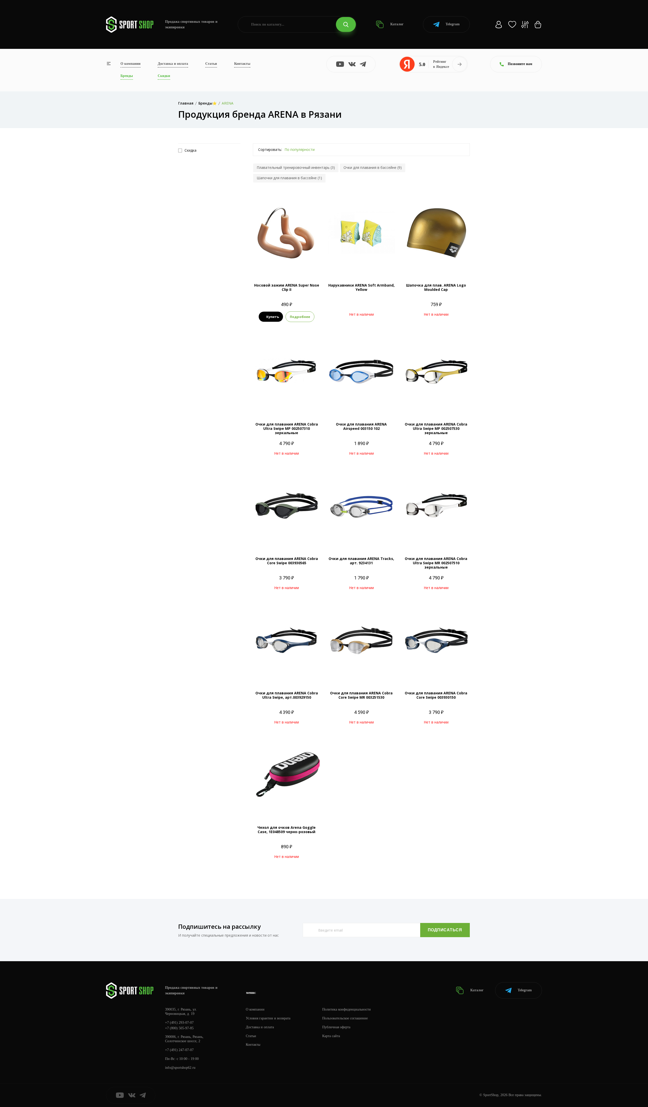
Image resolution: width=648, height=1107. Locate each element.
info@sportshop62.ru (180, 1068)
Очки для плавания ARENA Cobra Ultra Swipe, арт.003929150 (286, 695)
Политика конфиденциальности (346, 1009)
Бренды (126, 76)
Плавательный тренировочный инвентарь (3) (296, 167)
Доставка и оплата (173, 64)
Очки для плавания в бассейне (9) (372, 167)
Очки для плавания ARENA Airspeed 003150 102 (361, 426)
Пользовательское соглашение (345, 1018)
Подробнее (300, 316)
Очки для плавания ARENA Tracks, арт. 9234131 (361, 560)
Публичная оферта (336, 1027)
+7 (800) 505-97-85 (179, 1028)
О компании (130, 64)
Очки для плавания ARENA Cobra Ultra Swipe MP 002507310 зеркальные (286, 428)
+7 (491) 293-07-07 (179, 1022)
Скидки (164, 76)
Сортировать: (270, 149)
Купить (272, 316)
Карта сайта (331, 1036)
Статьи (211, 64)
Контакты (242, 64)
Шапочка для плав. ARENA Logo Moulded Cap (436, 287)
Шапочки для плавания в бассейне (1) (289, 177)
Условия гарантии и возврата (268, 1018)
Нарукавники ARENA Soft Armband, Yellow (361, 287)
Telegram (453, 24)
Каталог (396, 24)
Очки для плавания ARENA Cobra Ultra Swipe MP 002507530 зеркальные (436, 428)
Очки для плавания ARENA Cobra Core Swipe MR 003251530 (361, 695)
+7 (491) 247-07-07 (179, 1050)
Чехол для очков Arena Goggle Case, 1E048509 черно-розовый (286, 829)
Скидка (190, 150)
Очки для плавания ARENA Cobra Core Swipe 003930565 (286, 560)
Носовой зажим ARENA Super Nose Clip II (286, 287)
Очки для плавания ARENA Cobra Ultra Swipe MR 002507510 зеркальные (436, 563)
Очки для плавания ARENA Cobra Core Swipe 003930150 (436, 695)
